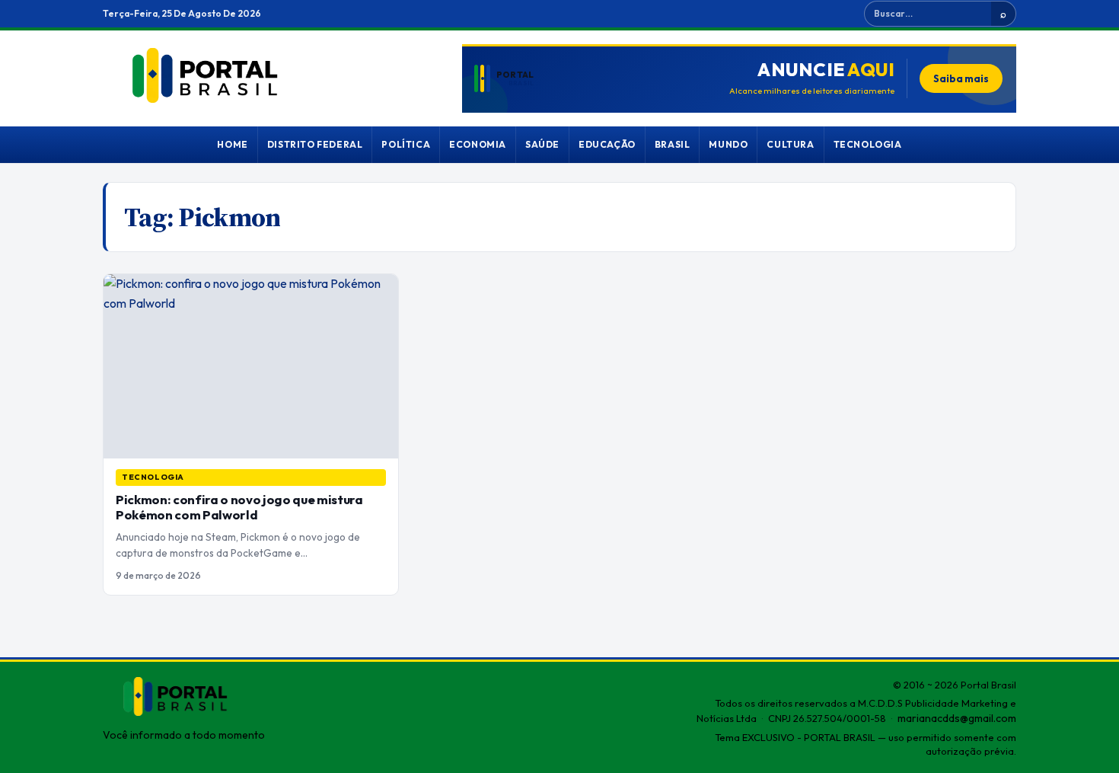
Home (232, 144)
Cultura (790, 144)
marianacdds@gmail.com (956, 718)
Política (405, 144)
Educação (607, 144)
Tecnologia (868, 144)
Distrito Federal (315, 144)
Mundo (728, 144)
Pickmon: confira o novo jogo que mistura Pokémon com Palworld (239, 506)
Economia (477, 144)
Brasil (672, 144)
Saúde (542, 144)
